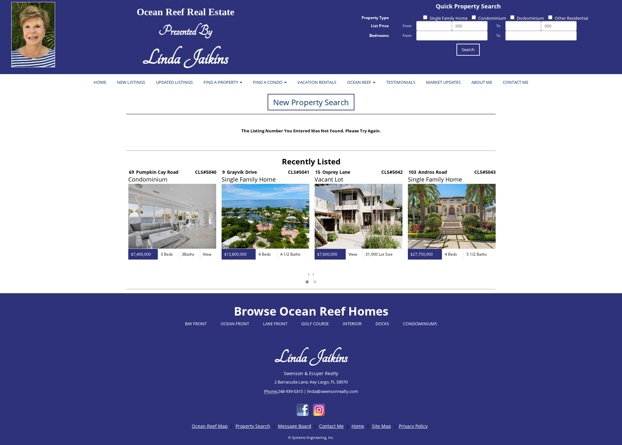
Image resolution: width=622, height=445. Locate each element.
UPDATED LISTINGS (174, 82)
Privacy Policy (413, 426)
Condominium (492, 18)
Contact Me (331, 426)
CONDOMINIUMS (420, 324)
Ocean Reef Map (210, 426)
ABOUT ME (481, 82)
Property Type (375, 17)
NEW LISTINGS (131, 82)
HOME (100, 82)
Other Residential (571, 18)
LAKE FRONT (275, 324)
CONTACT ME (515, 82)
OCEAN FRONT (235, 324)
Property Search (253, 426)
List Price (380, 25)
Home (357, 426)
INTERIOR (352, 324)
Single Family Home (448, 18)
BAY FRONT (196, 324)
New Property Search (311, 102)
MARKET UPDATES (443, 82)
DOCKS (382, 324)
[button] (307, 282)
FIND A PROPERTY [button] (221, 82)
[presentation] (308, 274)
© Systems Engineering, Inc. (311, 437)
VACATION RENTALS (316, 82)
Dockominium (530, 18)
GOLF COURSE (315, 324)
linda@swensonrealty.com (332, 391)
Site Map (381, 426)
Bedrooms (379, 35)
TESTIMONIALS (400, 82)
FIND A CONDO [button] (268, 82)
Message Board (294, 426)
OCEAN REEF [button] (359, 82)
